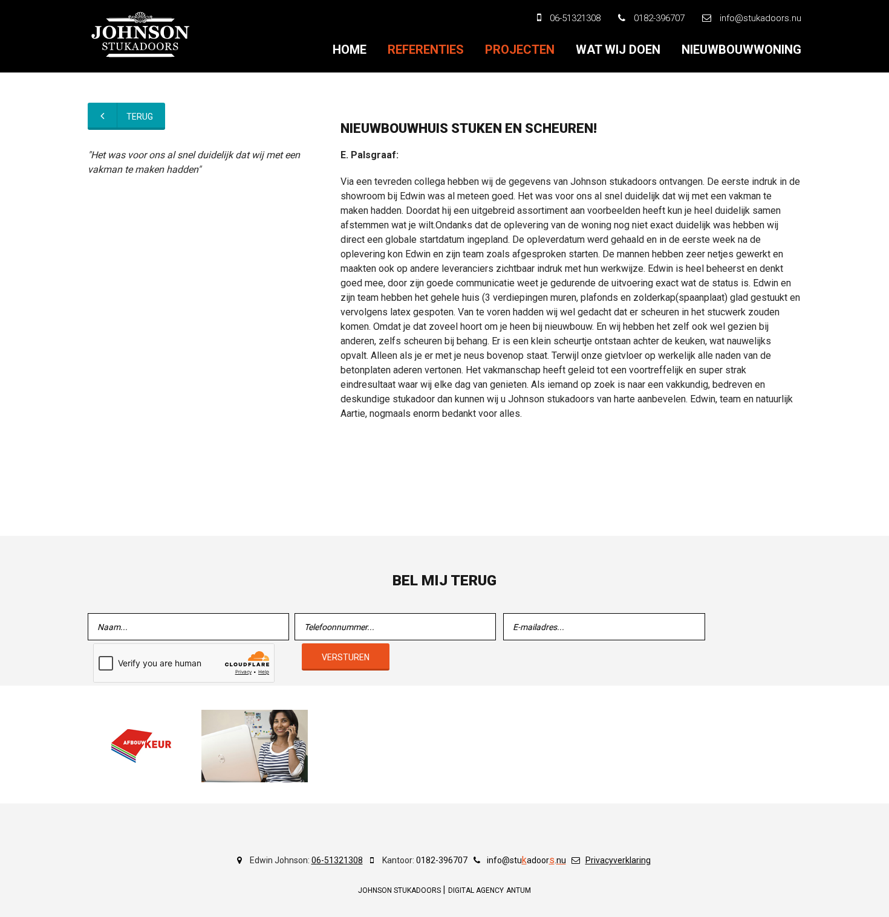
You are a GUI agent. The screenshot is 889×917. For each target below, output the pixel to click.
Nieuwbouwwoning (741, 49)
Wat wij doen (618, 49)
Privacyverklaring (618, 860)
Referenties (426, 49)
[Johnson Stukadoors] (141, 34)
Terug (139, 116)
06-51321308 (337, 860)
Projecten (520, 49)
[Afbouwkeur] (141, 746)
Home (349, 49)
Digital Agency (476, 890)
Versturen (346, 657)
